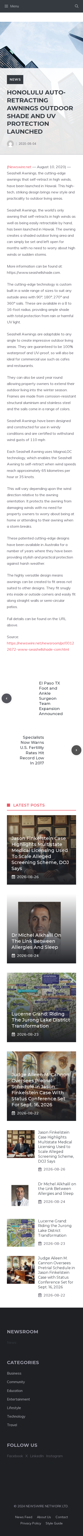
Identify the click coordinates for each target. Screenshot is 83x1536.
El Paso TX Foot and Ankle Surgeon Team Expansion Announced (51, 698)
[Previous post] (6, 698)
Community (16, 1382)
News (15, 79)
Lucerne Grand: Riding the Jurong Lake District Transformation (41, 1020)
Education (15, 1390)
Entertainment (18, 1399)
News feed (23, 1517)
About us (44, 1517)
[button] (76, 6)
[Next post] (76, 750)
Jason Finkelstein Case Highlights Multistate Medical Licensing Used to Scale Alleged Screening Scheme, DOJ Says (56, 1147)
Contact (62, 1517)
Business (14, 1373)
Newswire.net (19, 166)
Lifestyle (14, 1408)
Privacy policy (31, 1523)
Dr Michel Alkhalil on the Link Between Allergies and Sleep (36, 941)
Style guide (54, 1523)
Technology (16, 1416)
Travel (12, 1425)
